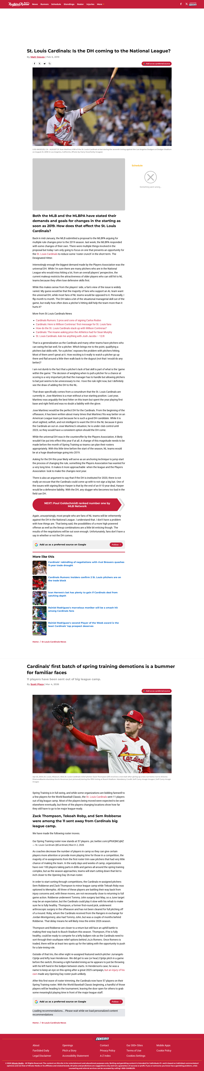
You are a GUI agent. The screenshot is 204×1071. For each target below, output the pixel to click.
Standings (69, 4)
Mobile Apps (163, 1045)
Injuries (90, 4)
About (36, 1045)
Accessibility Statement (75, 1055)
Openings (67, 1045)
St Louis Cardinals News (54, 642)
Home (36, 642)
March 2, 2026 (76, 844)
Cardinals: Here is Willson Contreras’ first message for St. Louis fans (73, 324)
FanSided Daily (41, 1050)
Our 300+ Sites (134, 1045)
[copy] (50, 64)
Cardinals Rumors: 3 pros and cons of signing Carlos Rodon (68, 320)
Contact (104, 1045)
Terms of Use (133, 1050)
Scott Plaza (37, 684)
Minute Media (18, 1063)
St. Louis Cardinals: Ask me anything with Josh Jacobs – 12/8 (70, 336)
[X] (186, 4)
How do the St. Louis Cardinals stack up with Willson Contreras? (71, 328)
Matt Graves (38, 57)
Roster (80, 4)
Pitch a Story (69, 1050)
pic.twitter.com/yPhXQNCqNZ (107, 841)
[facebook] (181, 4)
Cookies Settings (135, 1055)
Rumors (45, 4)
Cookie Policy (163, 1050)
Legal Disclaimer (42, 1055)
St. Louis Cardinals (47, 253)
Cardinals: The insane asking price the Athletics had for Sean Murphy (74, 332)
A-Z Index (105, 1055)
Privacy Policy (107, 1050)
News (35, 4)
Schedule (56, 4)
